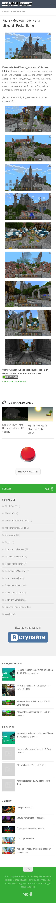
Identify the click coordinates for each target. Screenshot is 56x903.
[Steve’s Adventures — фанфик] (8, 819)
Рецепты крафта (13, 578)
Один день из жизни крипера (30, 828)
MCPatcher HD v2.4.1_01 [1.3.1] (31, 765)
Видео (8, 542)
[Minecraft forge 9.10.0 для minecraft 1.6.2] (8, 785)
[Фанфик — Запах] (8, 809)
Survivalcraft (11, 535)
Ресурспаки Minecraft (15, 571)
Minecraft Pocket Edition (16, 520)
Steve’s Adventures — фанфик (30, 817)
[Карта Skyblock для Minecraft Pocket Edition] (41, 414)
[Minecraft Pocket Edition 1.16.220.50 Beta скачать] (8, 702)
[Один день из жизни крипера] (8, 829)
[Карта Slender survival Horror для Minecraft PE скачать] (15, 413)
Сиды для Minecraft (14, 585)
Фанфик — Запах (25, 807)
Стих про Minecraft (26, 838)
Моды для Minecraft (14, 556)
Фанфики (9, 614)
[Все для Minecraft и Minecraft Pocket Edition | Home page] (22, 4)
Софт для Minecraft (14, 599)
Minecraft (9, 513)
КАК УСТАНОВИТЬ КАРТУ (14, 381)
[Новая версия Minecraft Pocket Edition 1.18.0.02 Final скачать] (8, 674)
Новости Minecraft (14, 563)
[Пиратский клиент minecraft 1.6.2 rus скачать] (8, 753)
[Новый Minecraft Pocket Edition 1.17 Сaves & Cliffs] (8, 690)
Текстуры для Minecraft (16, 607)
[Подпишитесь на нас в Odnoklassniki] (52, 488)
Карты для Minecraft (13, 11)
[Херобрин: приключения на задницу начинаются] (8, 850)
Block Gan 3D (11, 506)
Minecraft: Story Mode (15, 527)
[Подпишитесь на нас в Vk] (47, 488)
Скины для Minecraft (15, 592)
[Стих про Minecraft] (8, 840)
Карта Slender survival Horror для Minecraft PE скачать (13, 428)
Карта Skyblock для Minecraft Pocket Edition (37, 429)
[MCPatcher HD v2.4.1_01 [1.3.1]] (8, 769)
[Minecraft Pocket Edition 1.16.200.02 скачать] (8, 713)
